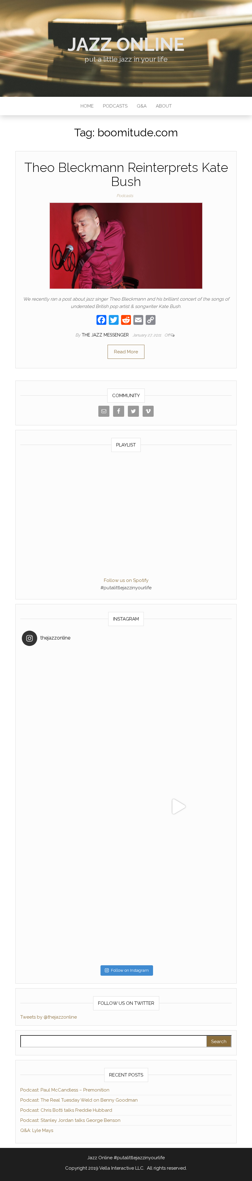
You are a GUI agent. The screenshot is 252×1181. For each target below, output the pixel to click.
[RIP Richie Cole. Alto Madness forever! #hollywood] (73, 702)
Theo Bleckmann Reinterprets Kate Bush (126, 174)
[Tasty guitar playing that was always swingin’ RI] (178, 702)
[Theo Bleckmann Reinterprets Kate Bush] (126, 245)
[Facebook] (101, 320)
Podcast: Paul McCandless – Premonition (64, 1090)
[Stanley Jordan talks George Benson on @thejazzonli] (178, 806)
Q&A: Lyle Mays (36, 1130)
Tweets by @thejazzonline (48, 1017)
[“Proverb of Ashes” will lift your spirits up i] (178, 910)
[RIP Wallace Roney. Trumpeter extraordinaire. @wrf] (73, 910)
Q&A (142, 106)
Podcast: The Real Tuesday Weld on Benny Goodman (79, 1100)
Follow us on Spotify (126, 580)
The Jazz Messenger (106, 334)
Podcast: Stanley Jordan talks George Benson (70, 1120)
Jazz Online (126, 44)
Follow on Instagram (130, 970)
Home (87, 106)
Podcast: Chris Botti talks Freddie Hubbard (66, 1110)
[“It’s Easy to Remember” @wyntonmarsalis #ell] (73, 806)
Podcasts (115, 106)
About (164, 106)
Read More (126, 352)
